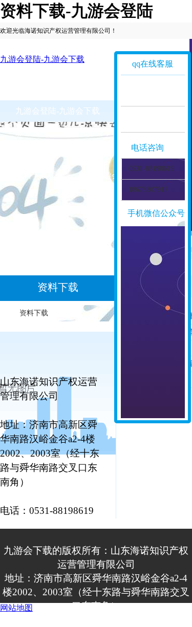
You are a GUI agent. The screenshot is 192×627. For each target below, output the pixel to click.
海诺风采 (95, 153)
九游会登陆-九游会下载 (42, 59)
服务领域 (31, 132)
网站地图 (16, 607)
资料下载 (31, 175)
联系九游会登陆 (107, 175)
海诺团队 (31, 153)
